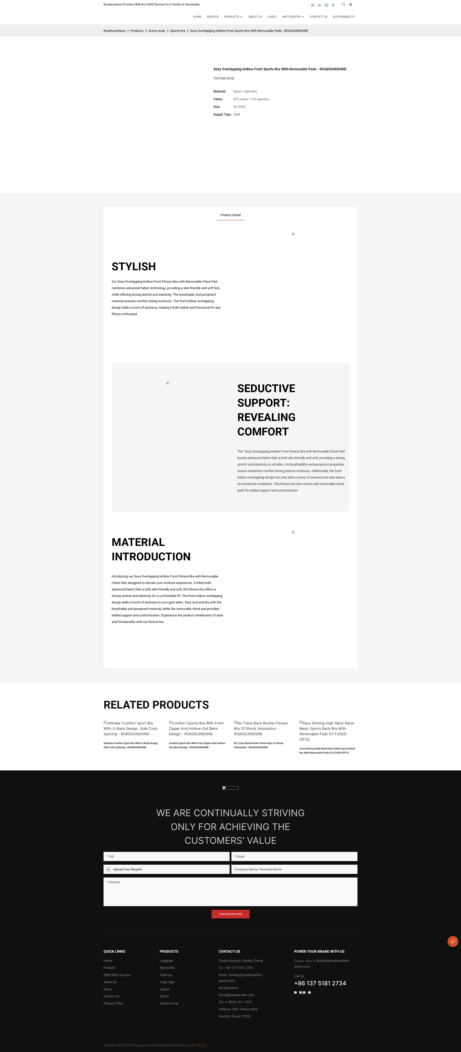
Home (108, 961)
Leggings (166, 961)
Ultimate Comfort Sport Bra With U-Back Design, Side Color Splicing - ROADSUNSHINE (131, 745)
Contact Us (111, 996)
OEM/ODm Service (117, 975)
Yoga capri (167, 982)
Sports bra (177, 31)
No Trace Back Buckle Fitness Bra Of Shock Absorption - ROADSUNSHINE (258, 745)
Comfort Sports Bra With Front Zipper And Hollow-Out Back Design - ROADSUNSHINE (197, 745)
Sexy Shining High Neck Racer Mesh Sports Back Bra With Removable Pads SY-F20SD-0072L (327, 750)
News (108, 989)
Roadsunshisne (115, 31)
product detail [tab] (230, 215)
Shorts (164, 996)
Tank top (166, 975)
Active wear (156, 31)
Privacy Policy (113, 1003)
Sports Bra (167, 968)
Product (109, 968)
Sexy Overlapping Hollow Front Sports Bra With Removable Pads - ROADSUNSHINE (249, 31)
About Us (110, 982)
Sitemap (201, 1045)
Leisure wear (169, 1003)
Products (137, 31)
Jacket (164, 989)
